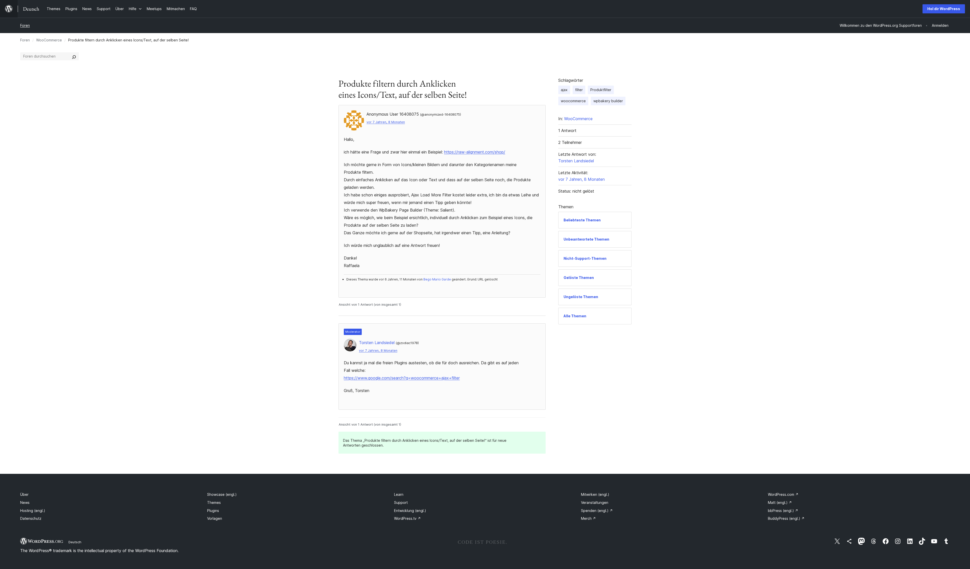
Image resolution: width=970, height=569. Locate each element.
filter (579, 90)
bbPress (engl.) (783, 510)
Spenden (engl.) (597, 510)
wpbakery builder (608, 101)
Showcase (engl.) (222, 494)
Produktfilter (600, 90)
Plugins (213, 510)
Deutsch (74, 542)
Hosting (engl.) (32, 510)
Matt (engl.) (780, 502)
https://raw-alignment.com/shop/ (474, 151)
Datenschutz (30, 518)
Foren (25, 25)
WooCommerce (49, 40)
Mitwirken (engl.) (595, 494)
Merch (588, 518)
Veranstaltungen (594, 502)
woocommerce (573, 101)
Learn (398, 494)
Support (401, 502)
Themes (214, 502)
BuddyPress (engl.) (786, 518)
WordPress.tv (407, 518)
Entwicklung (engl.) (410, 510)
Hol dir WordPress (943, 9)
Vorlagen (214, 518)
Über (24, 494)
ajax (564, 90)
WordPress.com (783, 494)
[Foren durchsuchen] (74, 56)
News (25, 502)
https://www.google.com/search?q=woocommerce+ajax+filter (402, 377)
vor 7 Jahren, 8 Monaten (386, 122)
